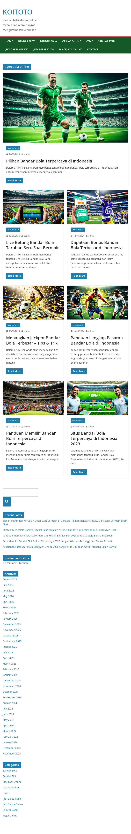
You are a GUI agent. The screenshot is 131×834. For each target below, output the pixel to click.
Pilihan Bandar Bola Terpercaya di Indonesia (49, 161)
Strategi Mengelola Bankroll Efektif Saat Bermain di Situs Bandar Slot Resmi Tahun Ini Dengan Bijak (59, 530)
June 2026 (8, 590)
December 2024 (12, 680)
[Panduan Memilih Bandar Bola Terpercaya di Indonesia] (33, 398)
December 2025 (12, 624)
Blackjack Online (70, 49)
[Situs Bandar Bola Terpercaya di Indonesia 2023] (97, 398)
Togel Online (10, 815)
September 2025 (12, 641)
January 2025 (10, 674)
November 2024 (12, 686)
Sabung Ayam (106, 41)
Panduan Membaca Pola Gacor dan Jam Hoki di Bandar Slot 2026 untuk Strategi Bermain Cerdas (57, 535)
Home (9, 41)
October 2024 (10, 691)
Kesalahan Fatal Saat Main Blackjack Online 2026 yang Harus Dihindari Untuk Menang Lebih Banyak (60, 546)
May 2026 (8, 596)
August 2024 (10, 703)
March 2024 (9, 731)
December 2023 (12, 748)
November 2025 (12, 630)
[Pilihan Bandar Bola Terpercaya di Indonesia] (65, 108)
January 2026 (10, 618)
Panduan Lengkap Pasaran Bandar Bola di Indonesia (97, 340)
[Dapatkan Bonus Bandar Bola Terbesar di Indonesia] (97, 207)
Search (6, 501)
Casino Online (71, 41)
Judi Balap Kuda (44, 49)
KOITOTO (17, 12)
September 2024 (12, 697)
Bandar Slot (26, 41)
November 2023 (12, 753)
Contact (92, 49)
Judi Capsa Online (16, 49)
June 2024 (8, 714)
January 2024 (10, 742)
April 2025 (8, 658)
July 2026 (8, 585)
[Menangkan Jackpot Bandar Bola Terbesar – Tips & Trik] (33, 302)
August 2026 (10, 579)
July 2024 (8, 708)
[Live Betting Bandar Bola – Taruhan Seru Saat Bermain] (33, 207)
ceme (89, 41)
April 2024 (8, 725)
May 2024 (8, 719)
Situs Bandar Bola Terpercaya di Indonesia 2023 (94, 438)
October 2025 (10, 635)
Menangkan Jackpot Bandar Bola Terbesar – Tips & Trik (33, 340)
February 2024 (11, 736)
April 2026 (8, 601)
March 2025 (9, 663)
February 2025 (11, 669)
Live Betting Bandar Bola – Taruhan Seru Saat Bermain (33, 244)
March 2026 (9, 607)
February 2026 (11, 613)
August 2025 (10, 646)
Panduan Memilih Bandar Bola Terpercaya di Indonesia (31, 438)
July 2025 (8, 652)
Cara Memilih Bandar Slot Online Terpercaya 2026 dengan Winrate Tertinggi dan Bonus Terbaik (57, 541)
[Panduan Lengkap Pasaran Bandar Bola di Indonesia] (97, 302)
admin (27, 154)
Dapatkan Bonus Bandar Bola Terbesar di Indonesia (97, 244)
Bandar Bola (48, 41)
